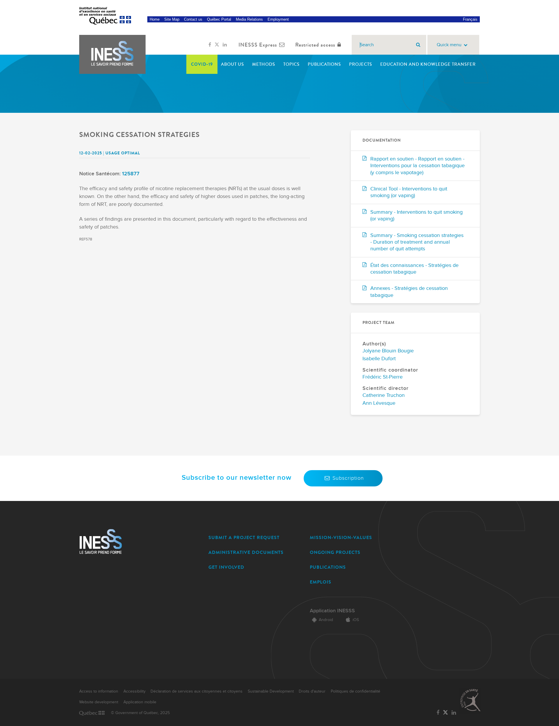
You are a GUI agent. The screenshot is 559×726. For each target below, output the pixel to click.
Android (326, 620)
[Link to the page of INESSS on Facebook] (209, 44)
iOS (356, 620)
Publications (324, 64)
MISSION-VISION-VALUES (341, 537)
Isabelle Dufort (379, 359)
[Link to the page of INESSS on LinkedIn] (224, 44)
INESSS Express (257, 44)
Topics (291, 64)
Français (470, 19)
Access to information (98, 691)
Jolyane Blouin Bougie (388, 351)
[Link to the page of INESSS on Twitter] (217, 44)
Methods (263, 64)
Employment (278, 19)
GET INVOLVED (226, 567)
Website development (98, 702)
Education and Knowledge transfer (428, 64)
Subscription (348, 478)
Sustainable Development (271, 691)
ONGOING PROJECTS (335, 552)
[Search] (418, 45)
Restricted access (315, 44)
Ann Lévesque (378, 403)
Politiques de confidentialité (355, 691)
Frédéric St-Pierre (382, 377)
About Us (232, 64)
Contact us (193, 19)
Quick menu (449, 45)
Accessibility (134, 691)
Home (155, 19)
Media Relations (249, 19)
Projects (360, 64)
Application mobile (139, 702)
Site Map (171, 19)
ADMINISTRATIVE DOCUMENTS (246, 552)
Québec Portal (219, 19)
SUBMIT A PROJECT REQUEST (244, 537)
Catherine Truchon (383, 395)
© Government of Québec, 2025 (140, 713)
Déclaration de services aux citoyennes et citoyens (197, 691)
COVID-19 (202, 64)
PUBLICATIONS (328, 567)
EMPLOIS (320, 582)
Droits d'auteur (312, 691)
